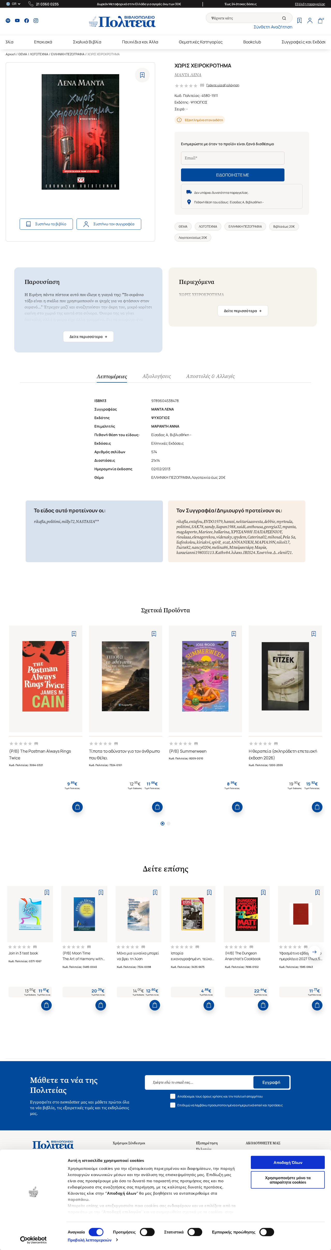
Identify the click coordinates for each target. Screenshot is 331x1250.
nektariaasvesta (249, 521)
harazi (229, 521)
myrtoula (284, 521)
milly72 (68, 521)
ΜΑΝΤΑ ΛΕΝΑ (188, 75)
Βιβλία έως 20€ (284, 226)
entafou (195, 521)
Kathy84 (222, 552)
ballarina (221, 532)
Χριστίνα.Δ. (266, 552)
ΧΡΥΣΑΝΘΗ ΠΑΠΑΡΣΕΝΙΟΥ (256, 532)
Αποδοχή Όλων (288, 1162)
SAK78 (197, 526)
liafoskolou (185, 542)
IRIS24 (249, 552)
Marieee (205, 532)
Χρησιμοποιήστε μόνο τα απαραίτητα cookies (288, 1179)
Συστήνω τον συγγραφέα (113, 223)
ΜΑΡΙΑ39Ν (265, 542)
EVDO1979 (213, 521)
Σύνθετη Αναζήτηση (273, 27)
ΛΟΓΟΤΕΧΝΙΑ (39, 54)
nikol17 (282, 542)
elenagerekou (203, 537)
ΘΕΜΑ (22, 54)
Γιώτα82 (183, 547)
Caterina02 (256, 537)
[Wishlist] (299, 21)
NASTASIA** (87, 521)
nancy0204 (201, 547)
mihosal (274, 537)
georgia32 (272, 526)
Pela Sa (289, 537)
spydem (239, 537)
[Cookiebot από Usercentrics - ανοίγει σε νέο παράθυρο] (33, 1240)
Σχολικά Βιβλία (87, 42)
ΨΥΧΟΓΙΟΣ (199, 102)
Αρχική (11, 54)
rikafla (39, 521)
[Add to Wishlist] (142, 75)
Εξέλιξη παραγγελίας (310, 4)
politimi (53, 521)
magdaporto (186, 532)
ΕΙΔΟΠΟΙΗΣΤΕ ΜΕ (232, 175)
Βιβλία (7, 42)
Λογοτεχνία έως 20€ (193, 237)
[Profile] (310, 21)
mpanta (289, 526)
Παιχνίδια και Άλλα (140, 42)
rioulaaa (183, 537)
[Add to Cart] (77, 807)
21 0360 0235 (47, 4)
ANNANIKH (242, 542)
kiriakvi (203, 542)
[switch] (147, 1232)
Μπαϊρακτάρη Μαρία (247, 547)
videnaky (224, 537)
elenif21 (285, 552)
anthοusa (255, 526)
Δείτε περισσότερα (88, 337)
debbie (269, 521)
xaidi (241, 526)
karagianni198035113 (195, 552)
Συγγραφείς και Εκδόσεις (306, 42)
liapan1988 (225, 526)
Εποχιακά (43, 42)
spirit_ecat (221, 542)
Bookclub (252, 42)
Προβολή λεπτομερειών (89, 1240)
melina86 (220, 547)
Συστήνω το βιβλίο (50, 223)
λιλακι (236, 552)
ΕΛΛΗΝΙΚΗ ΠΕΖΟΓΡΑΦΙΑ (68, 54)
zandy (210, 526)
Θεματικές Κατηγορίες (201, 42)
